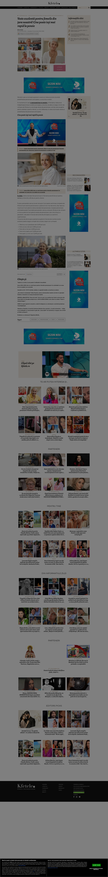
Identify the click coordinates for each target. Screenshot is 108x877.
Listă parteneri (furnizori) (53, 867)
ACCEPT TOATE (96, 865)
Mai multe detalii (22, 865)
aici (33, 871)
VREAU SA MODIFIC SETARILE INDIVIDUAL (96, 869)
